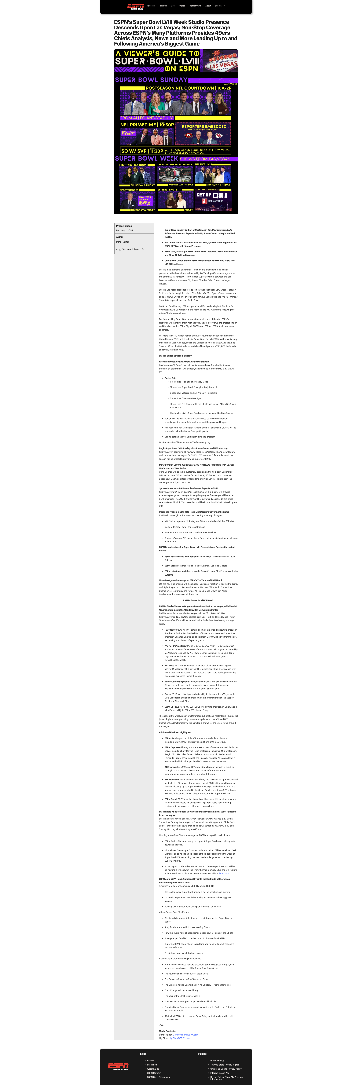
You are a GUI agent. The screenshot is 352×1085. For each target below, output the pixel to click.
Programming (195, 6)
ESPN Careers (154, 1073)
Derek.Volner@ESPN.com (185, 1034)
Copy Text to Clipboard (128, 249)
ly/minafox (224, 873)
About (208, 6)
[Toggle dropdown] (224, 6)
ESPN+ (150, 1060)
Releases (151, 6)
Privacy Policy (217, 1060)
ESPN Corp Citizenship (158, 1077)
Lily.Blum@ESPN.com (179, 1038)
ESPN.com (152, 1064)
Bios (172, 6)
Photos (182, 6)
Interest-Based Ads (219, 1073)
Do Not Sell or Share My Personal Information (226, 1078)
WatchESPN (153, 1069)
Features (163, 6)
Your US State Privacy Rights (224, 1064)
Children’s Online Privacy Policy (226, 1069)
